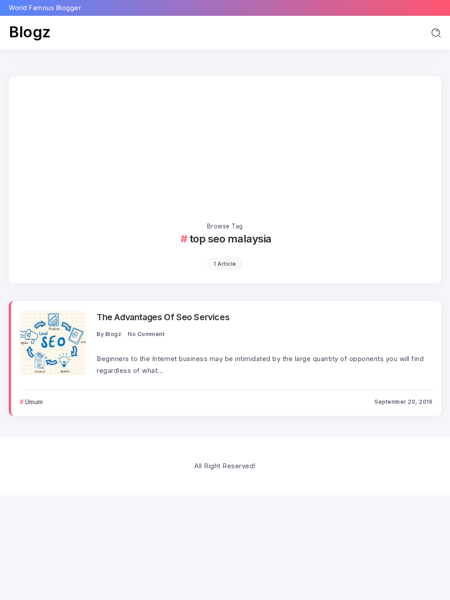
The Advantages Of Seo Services (163, 317)
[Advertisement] (225, 155)
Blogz (30, 32)
